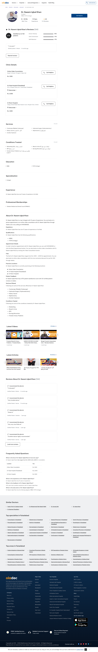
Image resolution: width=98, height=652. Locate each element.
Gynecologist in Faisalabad (14, 519)
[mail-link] (86, 644)
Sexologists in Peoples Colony (15, 559)
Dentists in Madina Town (57, 554)
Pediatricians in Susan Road (36, 564)
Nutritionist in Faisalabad (57, 527)
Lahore (36, 582)
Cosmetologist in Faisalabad (36, 529)
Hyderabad (38, 613)
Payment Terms (11, 606)
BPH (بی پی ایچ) (10, 148)
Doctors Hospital (54, 579)
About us (9, 595)
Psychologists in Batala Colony (58, 559)
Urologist (22, 7)
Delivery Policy (10, 601)
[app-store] (81, 620)
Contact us (9, 609)
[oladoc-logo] (5, 2)
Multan (36, 590)
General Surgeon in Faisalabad (15, 527)
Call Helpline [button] (79, 15)
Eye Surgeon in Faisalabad (57, 535)
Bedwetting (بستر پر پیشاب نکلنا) (14, 146)
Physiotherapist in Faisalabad (15, 522)
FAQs (8, 617)
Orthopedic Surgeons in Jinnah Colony (80, 551)
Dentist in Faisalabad (34, 522)
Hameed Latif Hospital (55, 582)
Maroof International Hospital (57, 604)
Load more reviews (12, 444)
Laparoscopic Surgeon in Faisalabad (38, 532)
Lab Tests (76, 610)
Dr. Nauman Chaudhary (13, 509)
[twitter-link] (76, 644)
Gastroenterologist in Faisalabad (16, 535)
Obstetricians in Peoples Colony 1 (16, 562)
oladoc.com (29, 645)
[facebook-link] (78, 644)
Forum (75, 599)
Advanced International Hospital (57, 601)
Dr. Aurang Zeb (55, 506)
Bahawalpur (38, 604)
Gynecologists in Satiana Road (15, 554)
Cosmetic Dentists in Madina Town (38, 559)
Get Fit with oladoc (78, 613)
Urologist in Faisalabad (57, 532)
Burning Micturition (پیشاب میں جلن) (41, 148)
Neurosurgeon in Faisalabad (15, 540)
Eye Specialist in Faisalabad (36, 535)
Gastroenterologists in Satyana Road (60, 562)
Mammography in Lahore (80, 587)
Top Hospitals (53, 576)
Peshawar (37, 593)
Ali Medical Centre (54, 593)
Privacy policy (10, 598)
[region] (31, 338)
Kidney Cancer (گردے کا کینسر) (14, 130)
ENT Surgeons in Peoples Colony (37, 554)
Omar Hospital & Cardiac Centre (58, 590)
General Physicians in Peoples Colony (38, 562)
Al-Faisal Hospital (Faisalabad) (16, 85)
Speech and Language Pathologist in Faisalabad (82, 536)
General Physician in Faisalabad (59, 519)
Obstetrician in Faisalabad (36, 519)
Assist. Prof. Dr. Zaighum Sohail (15, 506)
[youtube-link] (83, 644)
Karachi (37, 579)
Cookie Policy (80, 649)
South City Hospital (54, 607)
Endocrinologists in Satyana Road (16, 550)
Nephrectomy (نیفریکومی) (39, 130)
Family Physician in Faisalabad (80, 519)
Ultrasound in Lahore (79, 590)
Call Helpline (50, 72)
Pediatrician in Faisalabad (79, 527)
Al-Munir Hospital (12, 103)
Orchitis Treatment (11, 132)
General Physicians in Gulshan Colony (82, 562)
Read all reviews (12, 55)
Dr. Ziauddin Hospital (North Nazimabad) (60, 610)
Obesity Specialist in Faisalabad (16, 532)
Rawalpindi (37, 587)
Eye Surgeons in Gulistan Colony (59, 564)
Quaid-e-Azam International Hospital (59, 599)
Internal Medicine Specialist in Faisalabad (58, 523)
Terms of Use (10, 612)
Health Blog (76, 596)
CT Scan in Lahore (78, 585)
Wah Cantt (37, 610)
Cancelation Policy (11, 615)
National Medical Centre (56, 615)
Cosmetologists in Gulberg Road (81, 559)
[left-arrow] (5, 334)
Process (9, 620)
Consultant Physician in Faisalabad (81, 529)
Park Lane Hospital (54, 613)
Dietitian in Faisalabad (13, 529)
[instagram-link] (81, 644)
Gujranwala (38, 596)
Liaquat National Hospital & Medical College (60, 618)
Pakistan (10, 7)
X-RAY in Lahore (78, 582)
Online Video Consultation (15, 71)
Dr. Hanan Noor (76, 506)
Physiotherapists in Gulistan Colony (16, 564)
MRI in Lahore (77, 579)
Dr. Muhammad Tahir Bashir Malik (37, 506)
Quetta (37, 607)
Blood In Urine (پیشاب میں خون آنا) (41, 146)
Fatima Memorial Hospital (56, 587)
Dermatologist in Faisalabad (36, 527)
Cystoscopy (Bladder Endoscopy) (15, 128)
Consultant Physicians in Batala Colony (37, 551)
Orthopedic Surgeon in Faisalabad (59, 529)
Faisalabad (16, 7)
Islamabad (37, 585)
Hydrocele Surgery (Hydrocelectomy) (42, 128)
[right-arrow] (57, 334)
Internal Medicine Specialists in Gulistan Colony (81, 555)
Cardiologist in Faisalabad (79, 532)
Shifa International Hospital (56, 596)
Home (6, 7)
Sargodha (37, 601)
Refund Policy (10, 603)
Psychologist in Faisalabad (79, 522)
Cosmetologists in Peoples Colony (81, 564)
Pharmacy (76, 604)
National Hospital (54, 585)
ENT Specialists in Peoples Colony (59, 550)
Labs (75, 607)
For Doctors (77, 601)
